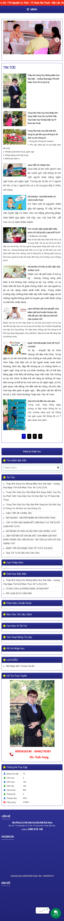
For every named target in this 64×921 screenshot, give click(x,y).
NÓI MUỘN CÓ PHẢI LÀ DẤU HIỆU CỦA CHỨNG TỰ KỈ (31, 531)
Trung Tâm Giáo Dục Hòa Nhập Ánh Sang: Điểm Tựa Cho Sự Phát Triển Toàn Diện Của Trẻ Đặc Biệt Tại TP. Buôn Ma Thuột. (32, 496)
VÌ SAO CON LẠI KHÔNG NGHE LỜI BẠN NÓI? (27, 588)
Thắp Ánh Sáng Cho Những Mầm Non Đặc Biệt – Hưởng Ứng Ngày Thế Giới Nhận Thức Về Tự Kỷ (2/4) (44, 78)
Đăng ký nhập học (32, 451)
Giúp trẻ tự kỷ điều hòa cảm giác (41, 401)
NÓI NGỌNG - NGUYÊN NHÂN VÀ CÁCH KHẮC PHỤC (31, 518)
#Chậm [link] (8, 152)
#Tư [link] (31, 145)
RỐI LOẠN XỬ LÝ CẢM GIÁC (19, 593)
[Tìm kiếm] (58, 468)
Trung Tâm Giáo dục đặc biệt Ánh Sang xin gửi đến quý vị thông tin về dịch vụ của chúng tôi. (43, 134)
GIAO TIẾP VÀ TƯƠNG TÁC (39, 165)
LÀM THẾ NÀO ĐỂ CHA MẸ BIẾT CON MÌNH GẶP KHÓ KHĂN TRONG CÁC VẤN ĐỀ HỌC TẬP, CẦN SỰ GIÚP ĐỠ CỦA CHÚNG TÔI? (32, 540)
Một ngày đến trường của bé (20, 666)
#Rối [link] (7, 158)
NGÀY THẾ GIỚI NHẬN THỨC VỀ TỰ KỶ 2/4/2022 (29, 548)
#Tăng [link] (8, 155)
